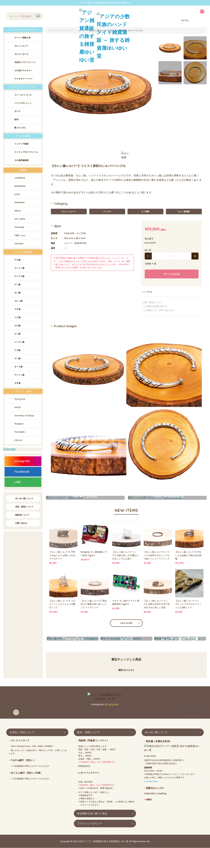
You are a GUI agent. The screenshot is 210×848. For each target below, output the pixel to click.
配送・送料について (88, 732)
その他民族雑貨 (21, 160)
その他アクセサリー (23, 70)
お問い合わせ (21, 523)
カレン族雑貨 (184, 211)
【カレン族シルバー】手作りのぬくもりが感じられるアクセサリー (62, 555)
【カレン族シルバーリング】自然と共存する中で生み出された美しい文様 (157, 604)
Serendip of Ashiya (24, 415)
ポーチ (17, 111)
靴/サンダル (20, 127)
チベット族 (19, 375)
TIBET (20, 235)
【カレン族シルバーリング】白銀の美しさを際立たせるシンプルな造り (125, 555)
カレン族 (18, 301)
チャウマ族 (19, 276)
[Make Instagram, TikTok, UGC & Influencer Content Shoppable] (192, 713)
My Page (185, 20)
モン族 (17, 292)
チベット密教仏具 (22, 37)
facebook (22, 471)
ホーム (51, 30)
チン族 (17, 284)
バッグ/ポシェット (23, 103)
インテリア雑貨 (21, 143)
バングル (107, 211)
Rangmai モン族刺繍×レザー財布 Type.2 (94, 554)
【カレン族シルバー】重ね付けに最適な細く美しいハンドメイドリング (94, 604)
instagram (22, 461)
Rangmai (18, 424)
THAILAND (19, 227)
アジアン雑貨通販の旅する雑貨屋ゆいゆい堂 (106, 841)
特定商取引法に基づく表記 (92, 813)
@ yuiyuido (112, 704)
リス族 (17, 317)
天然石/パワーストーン (25, 62)
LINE (17, 482)
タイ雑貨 (145, 211)
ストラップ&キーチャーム (26, 152)
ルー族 (17, 333)
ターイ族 (18, 366)
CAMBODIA (19, 178)
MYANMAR (19, 202)
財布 (16, 119)
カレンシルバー (69, 211)
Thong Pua (19, 399)
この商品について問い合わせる (158, 310)
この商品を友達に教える (155, 306)
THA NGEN (19, 432)
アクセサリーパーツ (23, 78)
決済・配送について (153, 302)
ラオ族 (17, 309)
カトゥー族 (19, 268)
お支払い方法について (22, 732)
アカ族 (17, 260)
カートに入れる (172, 273)
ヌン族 (17, 358)
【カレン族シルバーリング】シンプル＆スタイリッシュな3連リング (188, 604)
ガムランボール (21, 54)
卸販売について (22, 515)
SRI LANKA (19, 219)
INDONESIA (20, 186)
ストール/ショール (23, 95)
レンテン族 (19, 342)
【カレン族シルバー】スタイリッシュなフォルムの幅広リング (62, 604)
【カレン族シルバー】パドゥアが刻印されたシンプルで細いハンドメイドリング (157, 555)
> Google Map (150, 781)
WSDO (17, 407)
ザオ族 (17, 383)
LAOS (17, 194)
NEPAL (17, 211)
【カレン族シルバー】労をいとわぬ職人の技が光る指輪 (188, 555)
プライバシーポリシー (89, 823)
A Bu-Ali (18, 440)
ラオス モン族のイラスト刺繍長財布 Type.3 (125, 602)
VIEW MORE (126, 623)
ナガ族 (17, 350)
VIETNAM (18, 243)
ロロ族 (17, 325)
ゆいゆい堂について (24, 498)
